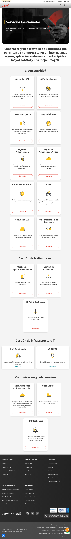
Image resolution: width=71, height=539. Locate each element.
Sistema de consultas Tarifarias (60, 530)
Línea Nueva (28, 471)
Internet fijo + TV (6, 467)
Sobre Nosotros (29, 489)
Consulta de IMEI (52, 463)
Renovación (28, 474)
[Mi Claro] (64, 5)
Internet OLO (5, 474)
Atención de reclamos (8, 493)
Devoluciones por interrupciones (10, 489)
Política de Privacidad (63, 527)
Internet (4, 463)
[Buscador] (60, 5)
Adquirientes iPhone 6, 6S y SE (10, 500)
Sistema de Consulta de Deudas (60, 533)
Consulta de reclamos (8, 496)
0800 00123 (64, 517)
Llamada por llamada (54, 481)
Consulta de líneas (53, 471)
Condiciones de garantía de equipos (46, 527)
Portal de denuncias (30, 504)
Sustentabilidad (29, 493)
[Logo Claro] (5, 5)
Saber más (22, 106)
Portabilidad (28, 467)
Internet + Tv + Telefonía (8, 471)
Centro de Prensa (30, 500)
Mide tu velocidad (53, 474)
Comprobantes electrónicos (55, 478)
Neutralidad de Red (44, 533)
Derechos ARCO (45, 530)
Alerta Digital (5, 504)
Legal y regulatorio (64, 535)
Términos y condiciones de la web (60, 525)
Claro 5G (50, 467)
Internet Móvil (28, 463)
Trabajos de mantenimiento (32, 496)
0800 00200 (53, 517)
